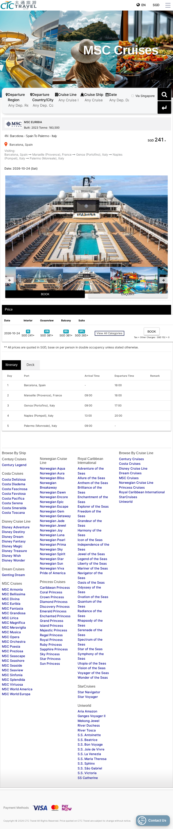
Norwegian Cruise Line (136, 483)
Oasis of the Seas (91, 582)
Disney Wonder (13, 560)
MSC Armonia (12, 589)
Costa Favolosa (14, 494)
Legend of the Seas (92, 559)
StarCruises (128, 497)
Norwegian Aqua (52, 468)
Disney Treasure (14, 551)
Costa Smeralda (14, 508)
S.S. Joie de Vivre (91, 749)
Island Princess (51, 626)
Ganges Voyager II (91, 716)
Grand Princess (51, 621)
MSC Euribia (11, 604)
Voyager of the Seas (93, 673)
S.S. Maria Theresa (92, 759)
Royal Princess (51, 640)
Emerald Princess (53, 611)
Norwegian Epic (52, 502)
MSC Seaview (12, 670)
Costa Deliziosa (14, 479)
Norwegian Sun (51, 563)
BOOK (45, 294)
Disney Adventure (16, 527)
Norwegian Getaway (55, 516)
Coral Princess (51, 592)
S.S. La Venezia (89, 754)
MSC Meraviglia (14, 627)
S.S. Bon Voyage (90, 744)
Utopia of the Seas (92, 663)
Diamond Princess (54, 602)
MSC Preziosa (12, 651)
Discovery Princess (55, 607)
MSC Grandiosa (14, 613)
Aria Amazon (87, 711)
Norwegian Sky (51, 549)
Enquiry (128, 294)
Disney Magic (12, 546)
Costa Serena (12, 503)
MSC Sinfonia (12, 675)
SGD (155, 5)
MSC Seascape (13, 656)
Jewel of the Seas (91, 554)
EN (143, 5)
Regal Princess (51, 635)
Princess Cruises (132, 487)
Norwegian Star (52, 559)
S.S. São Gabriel (90, 768)
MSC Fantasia (12, 608)
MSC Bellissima (13, 594)
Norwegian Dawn (53, 492)
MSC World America (17, 689)
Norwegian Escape (54, 506)
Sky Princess (50, 654)
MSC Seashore (13, 661)
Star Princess (50, 659)
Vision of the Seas (91, 668)
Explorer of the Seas (93, 506)
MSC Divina (11, 599)
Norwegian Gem (52, 511)
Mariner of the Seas (93, 568)
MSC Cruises (129, 478)
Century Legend (14, 465)
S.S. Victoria (87, 773)
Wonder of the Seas (93, 677)
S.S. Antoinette (89, 735)
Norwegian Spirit (52, 554)
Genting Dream (13, 575)
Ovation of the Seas (93, 597)
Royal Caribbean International (142, 492)
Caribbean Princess (55, 588)
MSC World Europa (16, 694)
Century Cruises (131, 459)
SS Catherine (88, 778)
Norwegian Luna (52, 535)
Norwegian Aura (52, 473)
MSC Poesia (11, 646)
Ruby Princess (51, 645)
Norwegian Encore (54, 497)
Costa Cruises (130, 464)
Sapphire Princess (54, 649)
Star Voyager (88, 697)
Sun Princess (50, 664)
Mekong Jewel (88, 721)
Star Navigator (89, 692)
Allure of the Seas (91, 478)
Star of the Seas (90, 649)
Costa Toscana (13, 513)
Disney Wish (11, 556)
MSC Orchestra (14, 642)
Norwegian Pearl (52, 540)
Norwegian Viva (52, 568)
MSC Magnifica (13, 623)
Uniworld (125, 502)
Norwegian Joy (51, 530)
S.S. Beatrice (87, 740)
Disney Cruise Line (133, 468)
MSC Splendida (13, 680)
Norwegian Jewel (53, 525)
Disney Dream (12, 537)
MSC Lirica (10, 618)
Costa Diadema (13, 484)
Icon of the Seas (90, 540)
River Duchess (89, 725)
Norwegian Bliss (52, 478)
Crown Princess (52, 597)
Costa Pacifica (13, 498)
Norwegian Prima (53, 544)
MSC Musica (11, 632)
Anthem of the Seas (93, 483)
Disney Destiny (13, 532)
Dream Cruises (130, 473)
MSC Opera (10, 637)
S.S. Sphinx (86, 763)
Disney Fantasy (14, 541)
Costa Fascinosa (14, 489)
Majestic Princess (53, 630)
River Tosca (87, 730)
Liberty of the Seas (92, 563)
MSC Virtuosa (12, 684)
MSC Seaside (12, 665)
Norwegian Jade (52, 521)
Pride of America (53, 573)
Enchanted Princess (55, 616)
